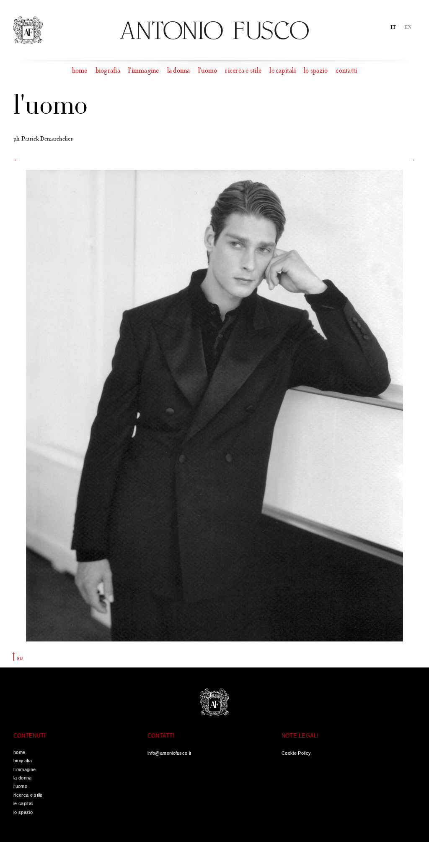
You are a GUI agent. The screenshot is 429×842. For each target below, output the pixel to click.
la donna (178, 70)
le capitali (282, 70)
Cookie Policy (296, 753)
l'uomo (50, 106)
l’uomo (207, 70)
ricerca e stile (243, 70)
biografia (108, 70)
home (80, 70)
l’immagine (143, 70)
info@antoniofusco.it (169, 753)
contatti (346, 70)
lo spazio (316, 70)
